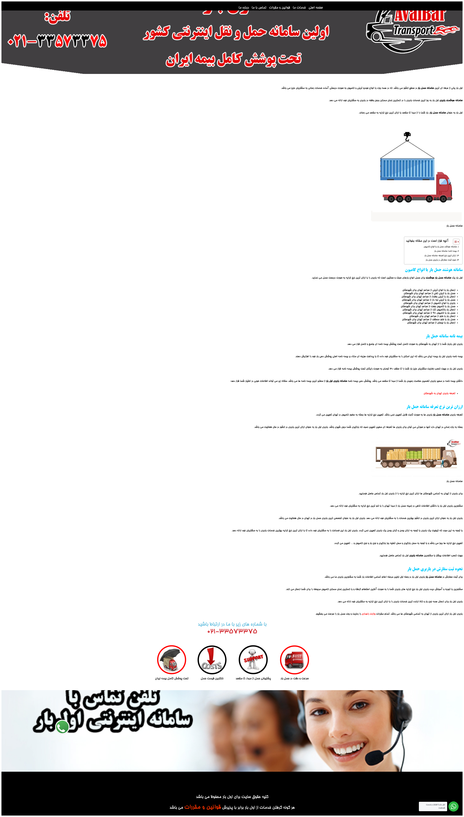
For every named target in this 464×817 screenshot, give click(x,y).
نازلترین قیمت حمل (212, 678)
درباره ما (244, 8)
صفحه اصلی (315, 8)
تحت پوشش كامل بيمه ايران (171, 678)
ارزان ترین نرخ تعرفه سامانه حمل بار (440, 255)
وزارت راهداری (368, 614)
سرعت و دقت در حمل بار (295, 678)
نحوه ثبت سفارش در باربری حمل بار (440, 260)
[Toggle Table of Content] (454, 242)
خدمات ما (299, 8)
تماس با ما (259, 8)
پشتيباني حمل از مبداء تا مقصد (253, 678)
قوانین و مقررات (279, 8)
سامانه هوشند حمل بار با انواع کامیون (440, 247)
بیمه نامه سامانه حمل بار (445, 251)
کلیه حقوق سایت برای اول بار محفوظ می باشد (232, 797)
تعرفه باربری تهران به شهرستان (439, 393)
